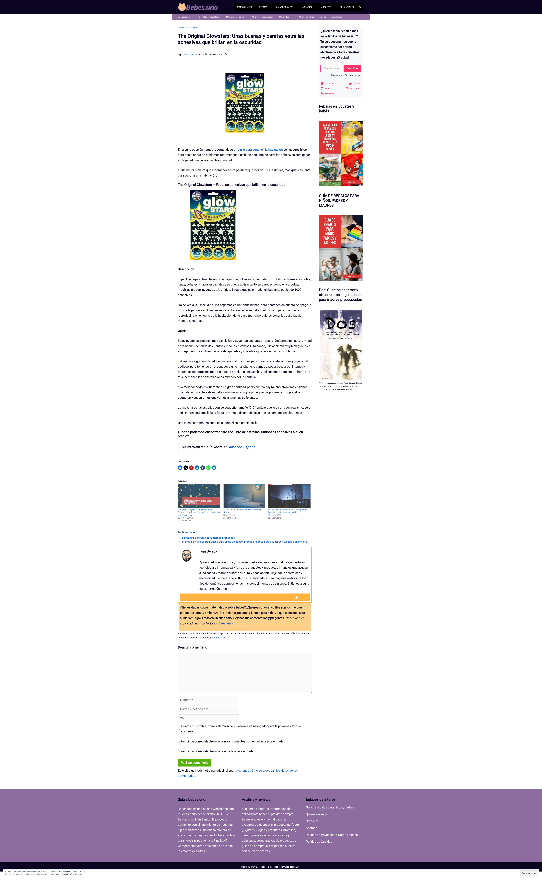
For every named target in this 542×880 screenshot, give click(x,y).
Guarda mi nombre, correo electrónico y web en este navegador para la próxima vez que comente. (241, 728)
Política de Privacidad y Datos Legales (332, 835)
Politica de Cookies (319, 841)
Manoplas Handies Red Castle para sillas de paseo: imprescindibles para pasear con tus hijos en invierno (245, 541)
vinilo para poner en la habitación (260, 149)
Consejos (307, 7)
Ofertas (263, 7)
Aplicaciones (347, 7)
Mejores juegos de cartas (236, 17)
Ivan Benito (188, 54)
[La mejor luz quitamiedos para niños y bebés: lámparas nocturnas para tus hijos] (289, 496)
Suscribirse (352, 68)
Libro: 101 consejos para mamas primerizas (208, 537)
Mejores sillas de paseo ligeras (208, 17)
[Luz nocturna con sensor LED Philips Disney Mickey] (244, 496)
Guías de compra (284, 7)
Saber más (225, 623)
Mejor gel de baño (286, 17)
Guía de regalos (184, 17)
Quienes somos (316, 814)
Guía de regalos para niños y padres (330, 807)
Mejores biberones (306, 17)
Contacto (312, 821)
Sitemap (311, 828)
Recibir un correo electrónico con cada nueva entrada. (217, 751)
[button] (360, 7)
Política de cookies (76, 874)
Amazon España (241, 447)
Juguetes (326, 7)
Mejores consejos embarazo (331, 17)
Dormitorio (188, 532)
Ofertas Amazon (245, 7)
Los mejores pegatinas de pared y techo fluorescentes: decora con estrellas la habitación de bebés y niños (199, 512)
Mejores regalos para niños (263, 17)
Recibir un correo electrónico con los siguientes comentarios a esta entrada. (232, 741)
